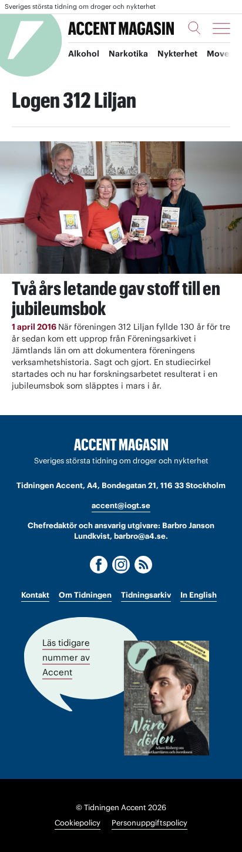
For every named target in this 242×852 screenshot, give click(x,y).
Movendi (224, 53)
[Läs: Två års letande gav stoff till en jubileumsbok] (121, 207)
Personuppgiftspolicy (149, 823)
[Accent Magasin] (121, 28)
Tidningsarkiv (146, 595)
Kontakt (35, 595)
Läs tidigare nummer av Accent (66, 656)
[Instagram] (121, 564)
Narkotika (128, 53)
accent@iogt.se (121, 505)
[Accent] (121, 445)
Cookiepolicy (77, 823)
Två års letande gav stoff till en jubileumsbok (116, 298)
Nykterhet (177, 53)
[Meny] (221, 28)
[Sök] (194, 28)
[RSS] (143, 564)
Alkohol (83, 53)
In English (198, 595)
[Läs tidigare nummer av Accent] (166, 698)
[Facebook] (98, 564)
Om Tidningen (85, 595)
